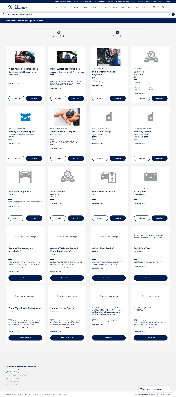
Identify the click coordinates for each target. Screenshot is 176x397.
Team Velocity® (145, 394)
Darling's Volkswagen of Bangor (14, 394)
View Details (11, 83)
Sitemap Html (48, 394)
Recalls (66, 394)
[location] (116, 1)
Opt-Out (61, 394)
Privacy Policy (27, 394)
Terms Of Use (35, 394)
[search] (171, 7)
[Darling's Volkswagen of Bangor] (23, 7)
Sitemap (42, 394)
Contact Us (14, 371)
